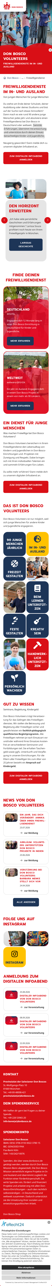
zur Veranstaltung (34, 1007)
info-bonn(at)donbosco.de (17, 1121)
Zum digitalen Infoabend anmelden (26, 158)
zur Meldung (31, 832)
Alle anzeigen (26, 902)
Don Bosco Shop (12, 1214)
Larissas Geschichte (26, 244)
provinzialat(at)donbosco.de (18, 1095)
